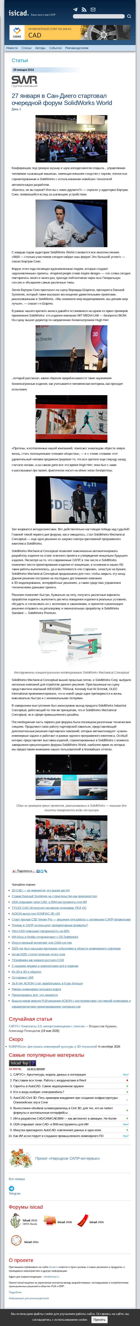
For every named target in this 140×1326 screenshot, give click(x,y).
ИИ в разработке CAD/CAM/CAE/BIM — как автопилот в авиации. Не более (64, 1118)
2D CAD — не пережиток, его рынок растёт (41, 890)
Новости (12, 48)
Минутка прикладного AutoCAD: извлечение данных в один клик (57, 1130)
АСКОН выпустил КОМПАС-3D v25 (36, 913)
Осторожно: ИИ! (23, 977)
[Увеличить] (71, 643)
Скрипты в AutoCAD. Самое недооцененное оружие (48, 1086)
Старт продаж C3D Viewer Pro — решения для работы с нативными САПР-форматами (71, 919)
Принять (100, 1319)
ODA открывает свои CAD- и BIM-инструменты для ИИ (49, 902)
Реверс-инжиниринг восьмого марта (36, 989)
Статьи (27, 48)
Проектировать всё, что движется (35, 995)
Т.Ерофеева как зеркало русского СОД (38, 960)
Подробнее (15, 1292)
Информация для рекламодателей (29, 1298)
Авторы (40, 48)
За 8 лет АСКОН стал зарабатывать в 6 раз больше (47, 983)
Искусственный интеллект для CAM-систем (42, 942)
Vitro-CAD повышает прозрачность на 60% (40, 931)
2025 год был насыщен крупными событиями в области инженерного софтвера (66, 948)
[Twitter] (42, 870)
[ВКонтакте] (38, 870)
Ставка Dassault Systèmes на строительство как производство (54, 896)
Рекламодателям (76, 48)
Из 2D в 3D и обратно (26, 972)
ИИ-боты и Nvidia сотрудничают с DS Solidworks (45, 937)
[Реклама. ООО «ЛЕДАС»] (70, 32)
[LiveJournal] (46, 870)
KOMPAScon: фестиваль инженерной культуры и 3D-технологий (53, 1046)
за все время (36, 1068)
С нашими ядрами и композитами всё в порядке (45, 966)
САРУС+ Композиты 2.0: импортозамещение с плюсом (46, 1026)
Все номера (17, 1179)
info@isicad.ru (51, 1276)
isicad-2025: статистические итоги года (38, 954)
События (55, 48)
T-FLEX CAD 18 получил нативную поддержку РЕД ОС (49, 908)
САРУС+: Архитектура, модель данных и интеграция (49, 1074)
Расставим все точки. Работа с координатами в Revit (49, 1080)
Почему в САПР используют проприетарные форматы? (50, 925)
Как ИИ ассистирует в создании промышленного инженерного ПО (58, 1136)
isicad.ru (53, 1267)
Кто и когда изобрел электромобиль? (38, 1092)
